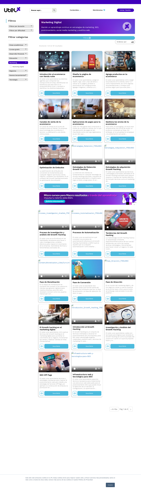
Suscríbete (56, 93)
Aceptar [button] (110, 485)
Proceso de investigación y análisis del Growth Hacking (53, 233)
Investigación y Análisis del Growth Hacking (118, 328)
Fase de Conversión (82, 282)
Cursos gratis (14, 49)
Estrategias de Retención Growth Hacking (84, 168)
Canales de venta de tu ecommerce (50, 123)
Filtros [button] (86, 38)
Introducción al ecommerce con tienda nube (52, 75)
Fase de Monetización (50, 282)
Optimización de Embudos (52, 167)
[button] (21, 26)
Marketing (13, 63)
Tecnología (13, 80)
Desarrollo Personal (16, 54)
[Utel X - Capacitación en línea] (12, 10)
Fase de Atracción (114, 282)
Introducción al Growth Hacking (83, 328)
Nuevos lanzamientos (17, 75)
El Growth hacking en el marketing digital (51, 328)
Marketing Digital (18, 66)
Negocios (12, 71)
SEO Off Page (46, 375)
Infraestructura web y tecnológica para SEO (83, 375)
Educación (13, 58)
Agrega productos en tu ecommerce (116, 75)
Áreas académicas (16, 45)
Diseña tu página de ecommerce (82, 75)
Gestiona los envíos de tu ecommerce (117, 123)
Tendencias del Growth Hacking (116, 234)
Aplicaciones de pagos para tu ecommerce (87, 123)
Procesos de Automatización (86, 232)
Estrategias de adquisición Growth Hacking (118, 168)
